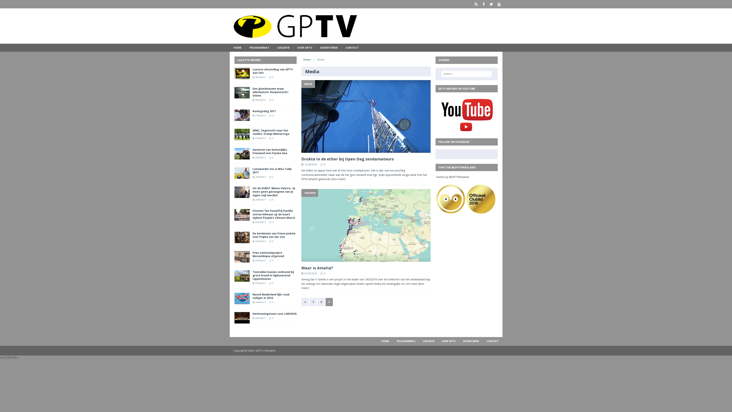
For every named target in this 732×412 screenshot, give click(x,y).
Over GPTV (304, 47)
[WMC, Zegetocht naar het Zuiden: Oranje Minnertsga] (242, 138)
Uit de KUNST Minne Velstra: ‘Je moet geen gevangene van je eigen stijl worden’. (274, 191)
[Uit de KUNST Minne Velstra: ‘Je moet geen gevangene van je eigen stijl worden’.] (242, 196)
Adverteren (329, 47)
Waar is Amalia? (317, 267)
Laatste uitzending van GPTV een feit (273, 71)
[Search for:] (466, 74)
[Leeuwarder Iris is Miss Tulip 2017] (242, 176)
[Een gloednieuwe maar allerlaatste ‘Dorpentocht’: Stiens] (242, 96)
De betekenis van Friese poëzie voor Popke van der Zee (274, 235)
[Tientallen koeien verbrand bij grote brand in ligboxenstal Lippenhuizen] (242, 279)
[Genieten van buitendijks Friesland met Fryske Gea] (242, 157)
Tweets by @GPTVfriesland (452, 177)
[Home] (476, 4)
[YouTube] (499, 4)
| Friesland (269, 350)
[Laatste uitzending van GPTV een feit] (242, 77)
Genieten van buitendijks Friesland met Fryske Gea (270, 151)
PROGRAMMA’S (259, 47)
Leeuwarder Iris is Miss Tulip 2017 (272, 170)
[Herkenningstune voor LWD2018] (242, 321)
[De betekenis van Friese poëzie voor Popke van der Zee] (242, 241)
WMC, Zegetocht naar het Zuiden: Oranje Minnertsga (271, 132)
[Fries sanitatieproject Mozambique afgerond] (242, 260)
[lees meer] (338, 179)
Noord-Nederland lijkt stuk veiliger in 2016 (271, 296)
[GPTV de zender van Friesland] (366, 26)
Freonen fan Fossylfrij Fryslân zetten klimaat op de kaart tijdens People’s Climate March (274, 214)
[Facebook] (483, 4)
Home (238, 47)
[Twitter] (491, 4)
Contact (352, 47)
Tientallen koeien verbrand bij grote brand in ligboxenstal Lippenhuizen (273, 275)
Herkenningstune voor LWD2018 (274, 313)
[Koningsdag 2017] (242, 119)
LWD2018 (283, 47)
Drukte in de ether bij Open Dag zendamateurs (347, 159)
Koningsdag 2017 (264, 111)
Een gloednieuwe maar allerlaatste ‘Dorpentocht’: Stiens (271, 92)
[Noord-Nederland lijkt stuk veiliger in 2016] (242, 302)
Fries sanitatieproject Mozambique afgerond (268, 254)
